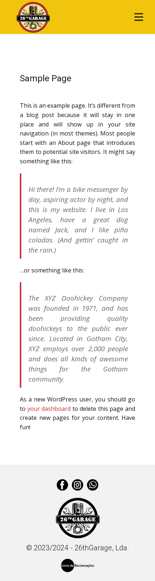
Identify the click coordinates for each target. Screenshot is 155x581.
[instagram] (77, 485)
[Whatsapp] (92, 485)
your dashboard (49, 409)
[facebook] (62, 485)
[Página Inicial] (33, 17)
